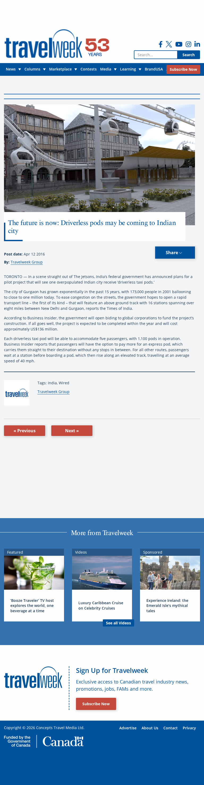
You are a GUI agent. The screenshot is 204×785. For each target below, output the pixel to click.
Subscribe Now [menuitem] (183, 69)
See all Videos (118, 622)
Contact (170, 727)
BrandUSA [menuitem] (154, 69)
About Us (150, 727)
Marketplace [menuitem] (60, 69)
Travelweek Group (27, 261)
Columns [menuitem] (32, 69)
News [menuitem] (11, 69)
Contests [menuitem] (88, 69)
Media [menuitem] (105, 69)
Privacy (189, 727)
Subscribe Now (96, 703)
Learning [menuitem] (128, 69)
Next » (72, 431)
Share (172, 252)
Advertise (128, 727)
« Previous (25, 431)
